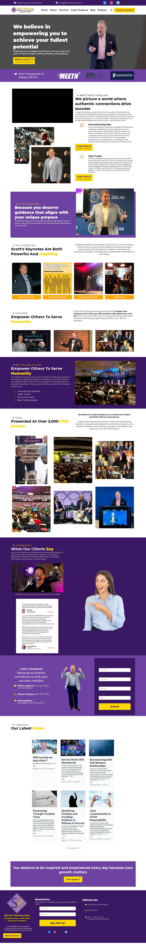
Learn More (26, 287)
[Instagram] (55, 932)
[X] (60, 932)
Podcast (102, 10)
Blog (92, 10)
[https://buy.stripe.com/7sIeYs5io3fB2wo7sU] (31, 460)
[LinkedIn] (66, 932)
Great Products (79, 10)
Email (101, 684)
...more (53, 763)
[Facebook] (49, 932)
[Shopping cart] (111, 10)
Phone (102, 694)
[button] (44, 763)
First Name (103, 666)
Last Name (103, 675)
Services (63, 10)
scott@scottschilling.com (70, 3)
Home (44, 10)
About (53, 10)
